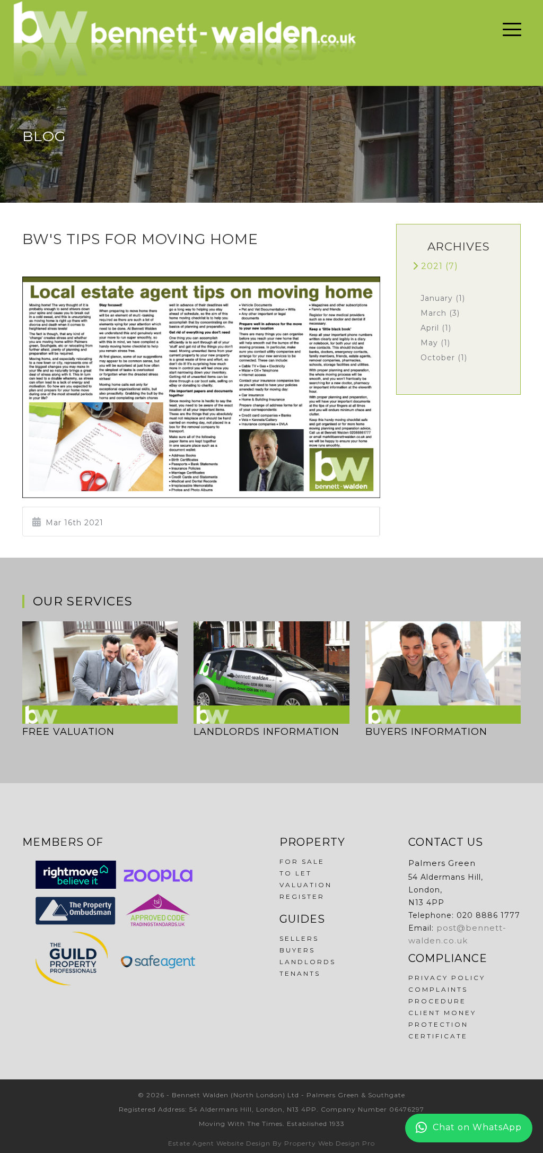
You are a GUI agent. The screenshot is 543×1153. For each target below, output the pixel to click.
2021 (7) (438, 266)
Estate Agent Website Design (219, 1143)
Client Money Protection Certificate (442, 1024)
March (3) (440, 313)
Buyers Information (426, 732)
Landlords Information (266, 732)
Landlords (307, 962)
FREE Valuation (68, 732)
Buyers (297, 950)
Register (302, 896)
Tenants (299, 973)
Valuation (305, 885)
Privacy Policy (446, 978)
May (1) (435, 343)
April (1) (436, 328)
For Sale (302, 861)
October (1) (444, 357)
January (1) (443, 298)
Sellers (299, 938)
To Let (295, 873)
